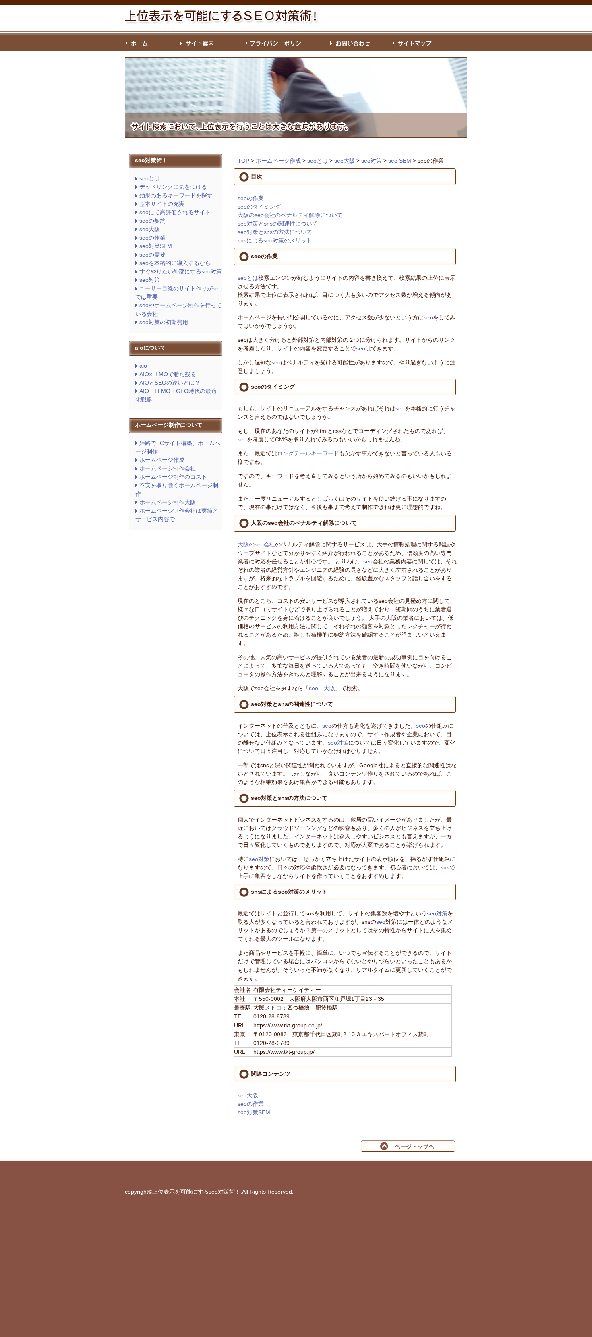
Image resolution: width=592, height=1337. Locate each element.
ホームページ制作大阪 (167, 502)
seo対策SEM (155, 246)
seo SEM (399, 160)
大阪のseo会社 (256, 544)
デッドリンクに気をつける (173, 187)
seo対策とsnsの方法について (275, 232)
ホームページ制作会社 (167, 468)
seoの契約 (152, 220)
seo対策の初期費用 (163, 322)
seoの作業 (152, 237)
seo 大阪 (322, 688)
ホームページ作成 (161, 460)
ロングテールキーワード (308, 453)
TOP (243, 160)
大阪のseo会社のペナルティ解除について (290, 215)
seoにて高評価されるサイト (175, 212)
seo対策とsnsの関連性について (278, 223)
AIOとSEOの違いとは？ (169, 382)
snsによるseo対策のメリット (275, 240)
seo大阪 (149, 229)
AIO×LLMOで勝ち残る (167, 374)
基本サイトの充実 (161, 204)
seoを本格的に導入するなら (175, 263)
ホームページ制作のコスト (173, 477)
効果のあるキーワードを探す (176, 195)
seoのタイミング (259, 206)
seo (428, 317)
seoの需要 (152, 254)
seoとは (149, 178)
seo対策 (149, 280)
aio (143, 365)
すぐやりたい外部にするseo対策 (180, 271)
